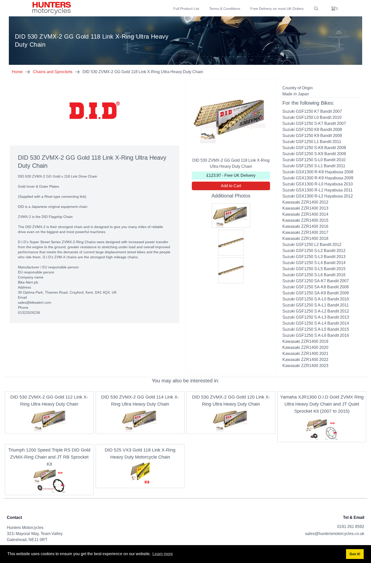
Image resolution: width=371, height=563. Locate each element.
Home (17, 72)
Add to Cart (231, 186)
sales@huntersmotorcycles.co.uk (334, 533)
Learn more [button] (162, 554)
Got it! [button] (355, 554)
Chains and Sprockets (52, 72)
